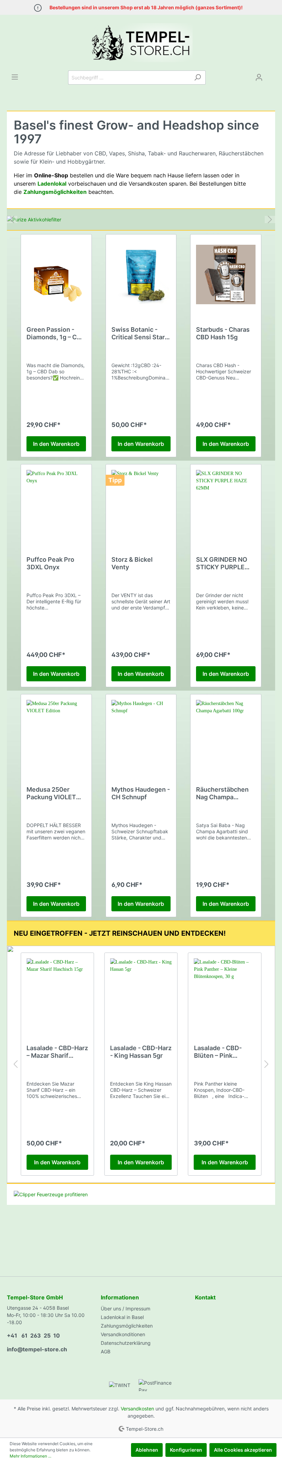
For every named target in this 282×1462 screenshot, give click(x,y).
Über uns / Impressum (125, 1308)
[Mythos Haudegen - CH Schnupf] (141, 734)
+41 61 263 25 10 (33, 1335)
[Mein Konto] (259, 77)
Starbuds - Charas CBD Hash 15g (223, 333)
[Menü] (15, 77)
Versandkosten (137, 1408)
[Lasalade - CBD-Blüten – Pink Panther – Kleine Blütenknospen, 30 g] (225, 992)
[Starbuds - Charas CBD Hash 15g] (226, 274)
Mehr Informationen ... (30, 1456)
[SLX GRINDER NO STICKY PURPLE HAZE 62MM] (226, 504)
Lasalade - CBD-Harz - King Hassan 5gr (141, 1051)
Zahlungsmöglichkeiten (127, 1326)
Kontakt (205, 1297)
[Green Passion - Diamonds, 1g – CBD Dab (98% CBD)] (56, 274)
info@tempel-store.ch (37, 1349)
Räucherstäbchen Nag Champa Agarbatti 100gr (222, 793)
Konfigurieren (186, 1450)
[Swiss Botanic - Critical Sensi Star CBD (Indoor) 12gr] (141, 274)
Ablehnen (146, 1450)
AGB (105, 1351)
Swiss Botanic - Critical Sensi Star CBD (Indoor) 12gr (138, 333)
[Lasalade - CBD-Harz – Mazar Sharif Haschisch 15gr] (57, 992)
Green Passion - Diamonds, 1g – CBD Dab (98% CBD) (55, 333)
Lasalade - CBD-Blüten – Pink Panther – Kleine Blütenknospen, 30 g (222, 1051)
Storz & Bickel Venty (132, 563)
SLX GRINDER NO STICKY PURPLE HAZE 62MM (221, 563)
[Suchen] (197, 77)
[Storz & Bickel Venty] (141, 504)
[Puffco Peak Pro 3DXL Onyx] (56, 504)
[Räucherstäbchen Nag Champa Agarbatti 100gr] (226, 734)
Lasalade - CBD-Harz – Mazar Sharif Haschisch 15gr (57, 1051)
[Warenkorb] (271, 75)
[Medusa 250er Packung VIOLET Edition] (56, 734)
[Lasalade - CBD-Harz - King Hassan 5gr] (141, 992)
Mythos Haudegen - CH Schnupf (140, 793)
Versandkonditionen (123, 1334)
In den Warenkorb (56, 443)
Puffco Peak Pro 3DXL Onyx (50, 563)
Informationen (120, 1297)
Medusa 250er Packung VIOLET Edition (51, 793)
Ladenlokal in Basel (122, 1317)
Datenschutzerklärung (126, 1343)
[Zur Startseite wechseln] (141, 42)
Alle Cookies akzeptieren (243, 1450)
